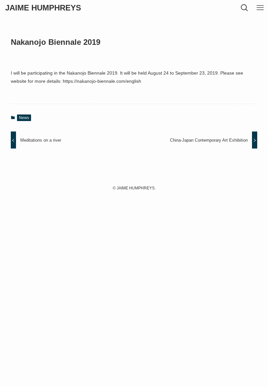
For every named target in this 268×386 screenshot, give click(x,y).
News (24, 117)
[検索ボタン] (244, 8)
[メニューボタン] (260, 8)
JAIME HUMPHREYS (43, 8)
